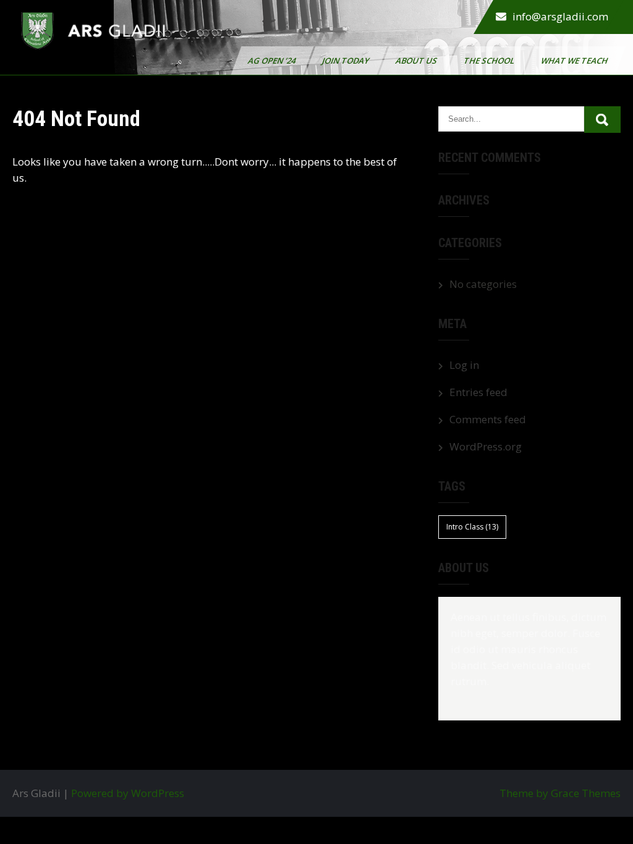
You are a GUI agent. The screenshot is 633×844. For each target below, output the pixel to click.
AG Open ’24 (273, 60)
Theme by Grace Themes (560, 793)
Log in (464, 365)
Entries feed (478, 392)
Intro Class (472, 526)
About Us (417, 60)
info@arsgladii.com (560, 16)
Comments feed (487, 419)
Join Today (346, 60)
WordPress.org (485, 446)
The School (489, 60)
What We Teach (575, 60)
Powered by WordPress (127, 793)
